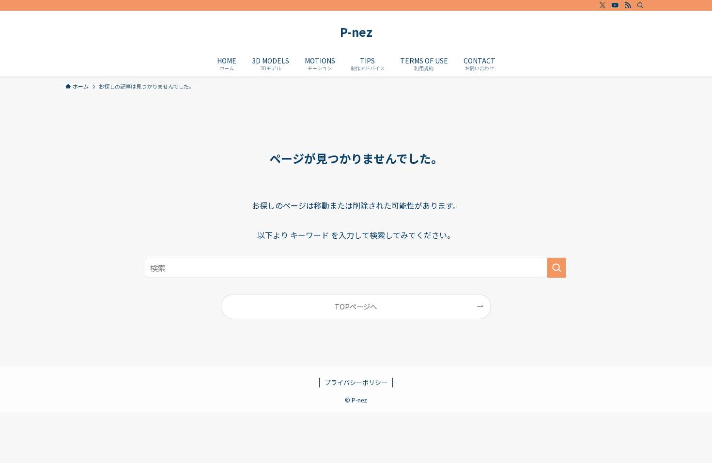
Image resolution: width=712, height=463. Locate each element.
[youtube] (615, 5)
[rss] (627, 5)
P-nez (356, 32)
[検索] (640, 5)
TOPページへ (356, 306)
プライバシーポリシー (356, 382)
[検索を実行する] (556, 268)
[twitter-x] (602, 5)
